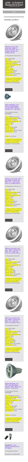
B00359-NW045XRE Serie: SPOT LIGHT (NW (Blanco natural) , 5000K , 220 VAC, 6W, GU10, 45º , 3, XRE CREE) (13, 386)
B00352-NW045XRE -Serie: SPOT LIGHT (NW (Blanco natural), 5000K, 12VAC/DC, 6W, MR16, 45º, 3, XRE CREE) (12, 107)
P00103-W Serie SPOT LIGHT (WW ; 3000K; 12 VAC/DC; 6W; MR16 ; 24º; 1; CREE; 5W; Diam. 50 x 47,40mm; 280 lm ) (13, 251)
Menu (14, 12)
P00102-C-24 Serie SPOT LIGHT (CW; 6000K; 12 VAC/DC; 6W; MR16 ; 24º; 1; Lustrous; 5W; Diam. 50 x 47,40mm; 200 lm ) (13, 181)
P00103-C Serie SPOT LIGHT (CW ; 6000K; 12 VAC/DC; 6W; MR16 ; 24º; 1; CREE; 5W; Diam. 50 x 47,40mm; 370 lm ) (12, 320)
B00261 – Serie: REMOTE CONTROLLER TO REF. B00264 (12, 446)
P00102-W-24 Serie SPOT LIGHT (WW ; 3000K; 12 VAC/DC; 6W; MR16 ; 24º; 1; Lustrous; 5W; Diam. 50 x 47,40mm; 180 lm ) (12, 49)
